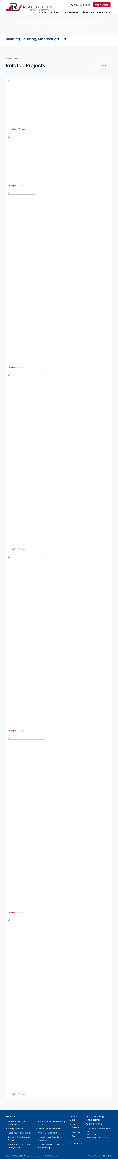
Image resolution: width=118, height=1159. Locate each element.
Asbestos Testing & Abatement (16, 1123)
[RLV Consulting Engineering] (30, 7)
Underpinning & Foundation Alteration (50, 1139)
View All (103, 65)
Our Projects (75, 1126)
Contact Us (77, 1143)
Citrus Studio (107, 1156)
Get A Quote (101, 4)
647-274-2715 (82, 4)
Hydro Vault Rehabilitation (19, 1133)
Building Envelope (15, 1128)
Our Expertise (76, 1138)
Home (32, 30)
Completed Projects (47, 30)
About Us (76, 1132)
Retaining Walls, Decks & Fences (19, 1139)
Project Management (47, 1133)
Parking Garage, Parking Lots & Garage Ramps (51, 1146)
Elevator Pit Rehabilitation (49, 1128)
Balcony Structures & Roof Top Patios (51, 1123)
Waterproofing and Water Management (19, 1146)
